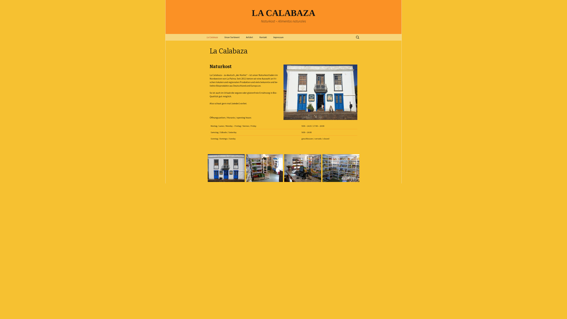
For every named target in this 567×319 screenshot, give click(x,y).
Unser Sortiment (232, 37)
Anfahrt (249, 37)
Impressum (278, 37)
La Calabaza (212, 37)
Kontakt (263, 37)
